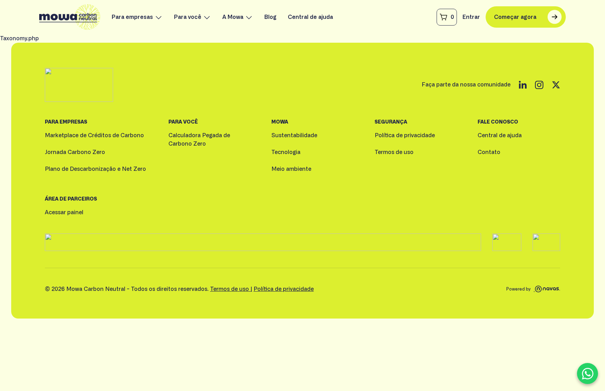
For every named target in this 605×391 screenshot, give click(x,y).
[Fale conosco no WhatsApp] (587, 373)
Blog (270, 17)
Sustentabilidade (294, 135)
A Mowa (232, 17)
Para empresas (132, 17)
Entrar (471, 17)
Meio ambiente (291, 169)
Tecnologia (285, 152)
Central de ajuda (310, 17)
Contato (489, 152)
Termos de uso (394, 152)
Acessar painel (64, 212)
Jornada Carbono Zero (75, 152)
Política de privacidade (405, 135)
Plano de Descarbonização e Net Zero (95, 169)
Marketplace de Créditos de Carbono (94, 135)
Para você (187, 17)
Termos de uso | (231, 289)
